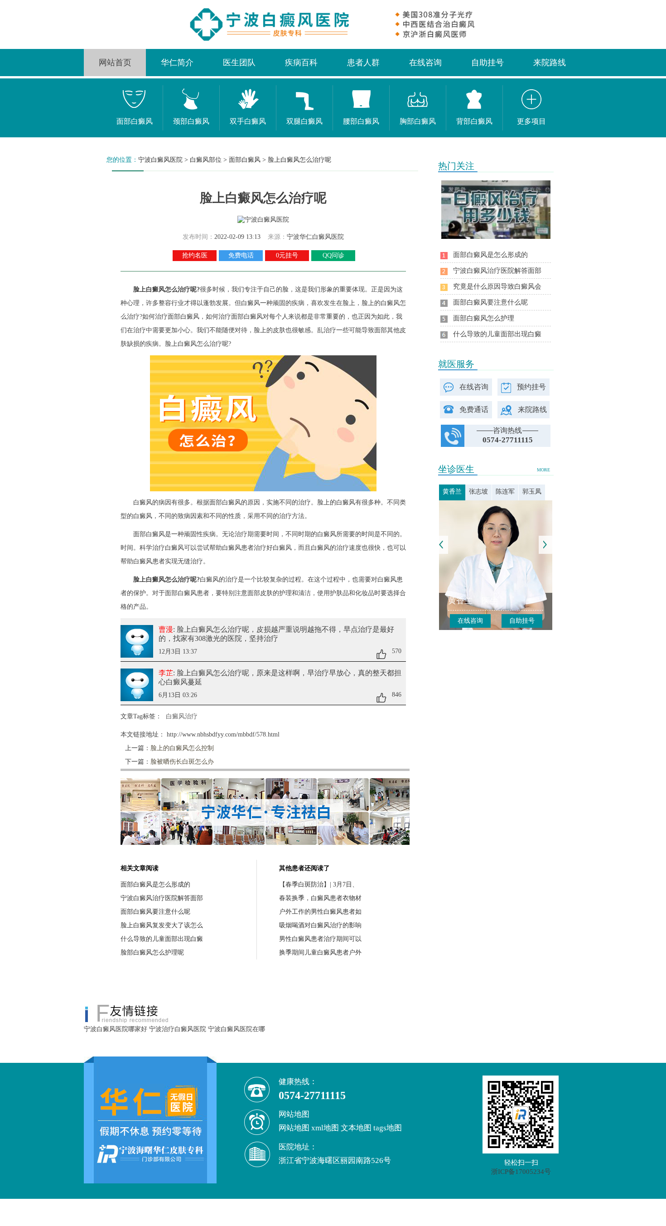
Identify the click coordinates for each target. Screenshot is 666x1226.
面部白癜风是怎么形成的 (155, 884)
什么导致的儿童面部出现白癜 (162, 938)
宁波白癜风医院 (160, 159)
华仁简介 (177, 62)
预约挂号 (531, 387)
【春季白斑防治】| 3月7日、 (318, 884)
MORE (543, 469)
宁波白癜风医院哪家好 (115, 1029)
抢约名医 (195, 255)
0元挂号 (287, 255)
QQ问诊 (333, 255)
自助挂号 (487, 62)
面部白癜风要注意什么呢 (155, 911)
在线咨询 (425, 62)
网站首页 (115, 62)
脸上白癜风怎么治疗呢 (299, 159)
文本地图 (356, 1128)
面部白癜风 (245, 159)
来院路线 (549, 62)
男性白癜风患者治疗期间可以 (320, 938)
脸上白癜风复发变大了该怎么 (162, 925)
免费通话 (473, 409)
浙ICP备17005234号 (521, 1171)
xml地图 (325, 1128)
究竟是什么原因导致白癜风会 (497, 286)
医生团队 (239, 62)
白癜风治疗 (182, 716)
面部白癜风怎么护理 (483, 318)
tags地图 (387, 1128)
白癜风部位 (206, 159)
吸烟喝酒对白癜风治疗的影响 (320, 925)
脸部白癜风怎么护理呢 (152, 952)
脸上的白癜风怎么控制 (182, 748)
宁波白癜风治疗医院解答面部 (162, 898)
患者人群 (363, 62)
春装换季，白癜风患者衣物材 (320, 898)
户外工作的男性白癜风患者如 (320, 911)
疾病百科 (301, 62)
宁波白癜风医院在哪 (236, 1029)
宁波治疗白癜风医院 (177, 1029)
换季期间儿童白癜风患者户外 (320, 952)
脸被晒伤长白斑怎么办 (182, 761)
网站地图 (294, 1128)
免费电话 (241, 255)
